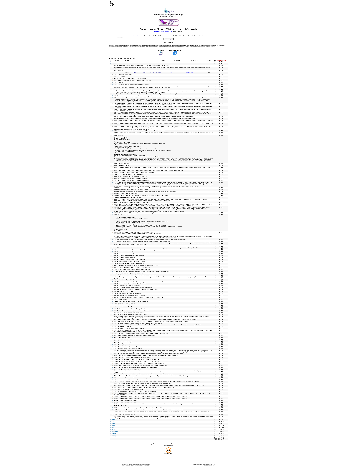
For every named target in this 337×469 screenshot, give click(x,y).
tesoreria (170, 72)
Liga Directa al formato (189, 72)
